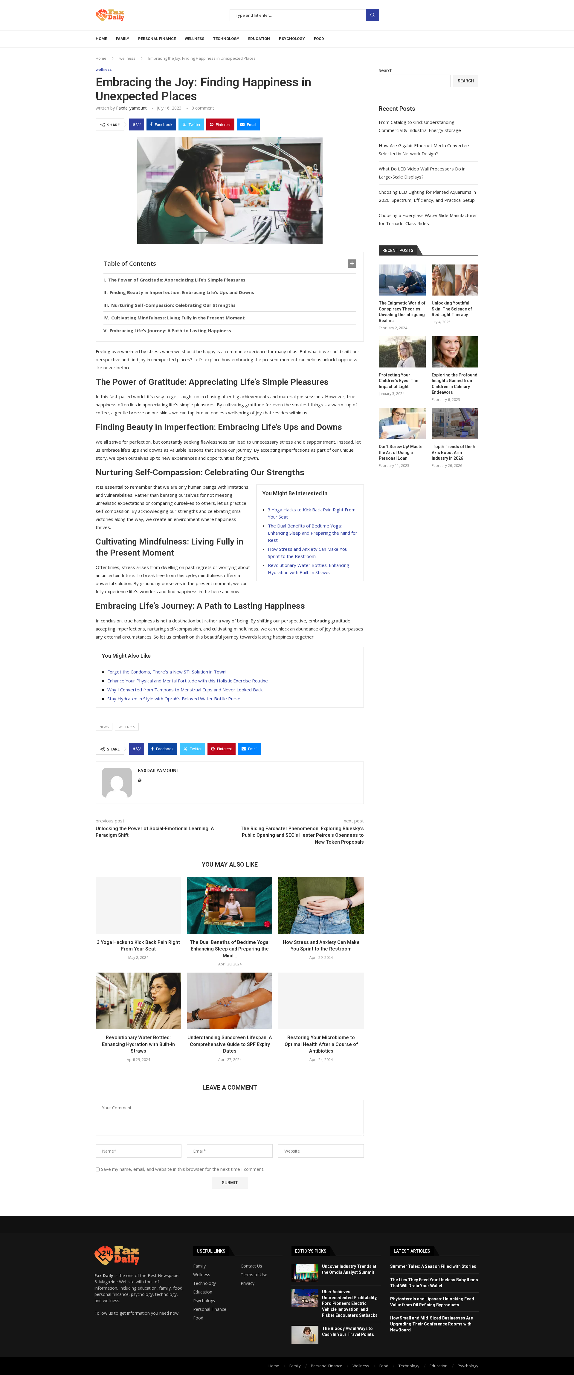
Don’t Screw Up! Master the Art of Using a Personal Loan (401, 452)
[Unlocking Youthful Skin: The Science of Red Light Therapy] (455, 280)
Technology (204, 1283)
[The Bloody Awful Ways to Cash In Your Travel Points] (304, 1335)
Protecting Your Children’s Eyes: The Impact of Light (398, 381)
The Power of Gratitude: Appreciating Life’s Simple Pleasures (176, 280)
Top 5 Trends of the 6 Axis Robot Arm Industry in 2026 (453, 452)
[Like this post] (138, 124)
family (122, 38)
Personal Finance (209, 1309)
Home (101, 38)
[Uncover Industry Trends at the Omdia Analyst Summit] (304, 1273)
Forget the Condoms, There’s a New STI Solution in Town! (166, 672)
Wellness (201, 1275)
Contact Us (251, 1266)
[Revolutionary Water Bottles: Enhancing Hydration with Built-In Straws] (138, 1001)
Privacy (247, 1283)
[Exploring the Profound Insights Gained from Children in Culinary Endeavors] (455, 351)
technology (226, 38)
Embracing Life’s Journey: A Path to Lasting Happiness (170, 330)
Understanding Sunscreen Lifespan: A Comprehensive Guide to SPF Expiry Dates (229, 1044)
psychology (292, 38)
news (104, 727)
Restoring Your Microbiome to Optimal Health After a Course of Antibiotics (321, 1044)
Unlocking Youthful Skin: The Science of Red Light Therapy (452, 309)
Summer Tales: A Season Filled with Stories (433, 1266)
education (259, 38)
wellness (194, 38)
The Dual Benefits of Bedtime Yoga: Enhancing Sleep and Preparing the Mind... (230, 949)
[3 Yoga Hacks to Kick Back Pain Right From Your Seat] (138, 905)
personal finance (157, 38)
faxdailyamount (131, 108)
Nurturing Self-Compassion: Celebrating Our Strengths (173, 305)
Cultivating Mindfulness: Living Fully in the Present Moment (178, 318)
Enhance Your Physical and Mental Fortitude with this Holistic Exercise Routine (187, 681)
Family (199, 1266)
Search (372, 15)
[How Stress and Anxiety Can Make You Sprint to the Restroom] (321, 905)
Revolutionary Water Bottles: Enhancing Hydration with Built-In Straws (138, 1044)
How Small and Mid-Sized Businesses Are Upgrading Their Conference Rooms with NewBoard (431, 1324)
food (319, 38)
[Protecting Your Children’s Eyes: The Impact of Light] (402, 351)
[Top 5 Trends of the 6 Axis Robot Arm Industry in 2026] (455, 423)
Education (202, 1292)
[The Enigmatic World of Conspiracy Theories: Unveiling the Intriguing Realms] (402, 280)
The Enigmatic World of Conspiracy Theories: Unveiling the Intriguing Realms (402, 312)
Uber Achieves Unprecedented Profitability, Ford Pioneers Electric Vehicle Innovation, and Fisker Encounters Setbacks (350, 1303)
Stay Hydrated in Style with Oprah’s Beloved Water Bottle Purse (173, 699)
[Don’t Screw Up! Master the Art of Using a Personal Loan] (402, 423)
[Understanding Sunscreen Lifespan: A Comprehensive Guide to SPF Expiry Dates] (230, 1001)
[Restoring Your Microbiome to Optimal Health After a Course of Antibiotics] (321, 1001)
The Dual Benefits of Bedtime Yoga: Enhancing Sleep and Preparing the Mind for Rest (312, 533)
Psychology (204, 1301)
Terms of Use (254, 1275)
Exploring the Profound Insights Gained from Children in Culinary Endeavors (454, 384)
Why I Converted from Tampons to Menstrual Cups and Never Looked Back (184, 690)
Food (198, 1318)
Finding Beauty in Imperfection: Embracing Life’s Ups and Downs (182, 292)
